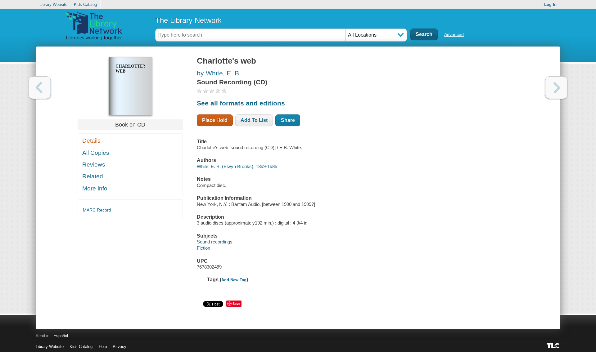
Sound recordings (215, 241)
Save (236, 303)
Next (556, 87)
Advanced (454, 34)
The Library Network (188, 20)
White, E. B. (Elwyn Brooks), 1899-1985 (237, 166)
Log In (550, 4)
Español (60, 335)
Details (91, 140)
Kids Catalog (85, 4)
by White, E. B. (219, 73)
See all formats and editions (241, 103)
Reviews (93, 164)
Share (288, 120)
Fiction (203, 248)
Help (103, 346)
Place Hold (215, 120)
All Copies (95, 152)
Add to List (254, 120)
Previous (39, 87)
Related (92, 176)
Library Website (53, 4)
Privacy (119, 346)
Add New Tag (233, 280)
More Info (94, 188)
